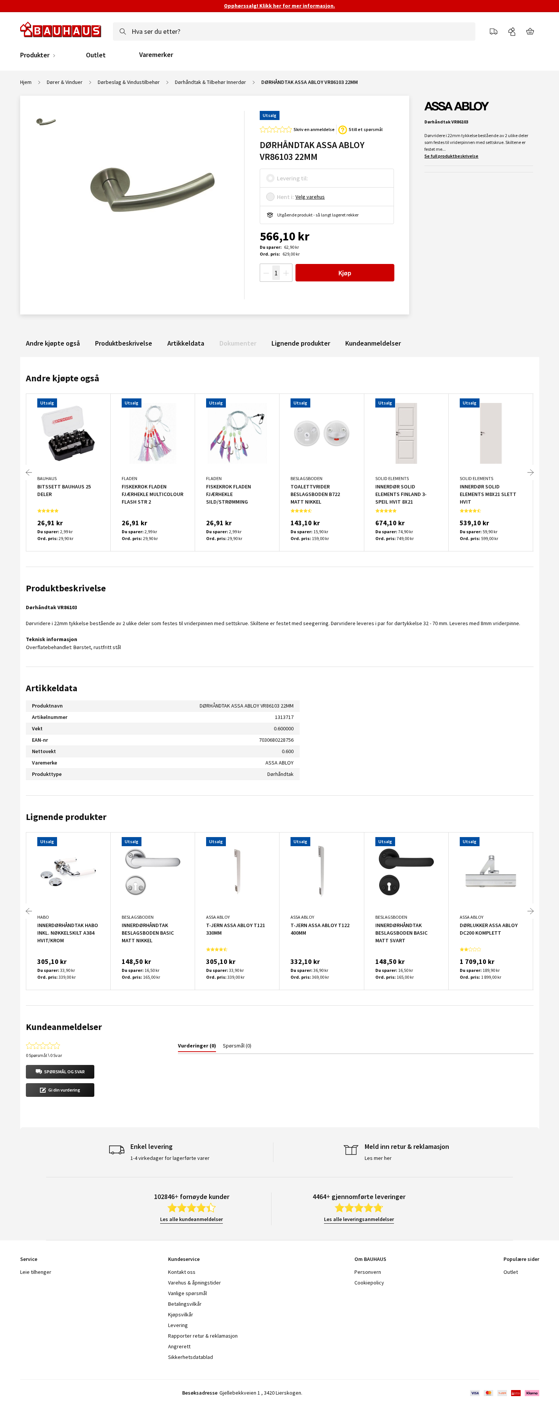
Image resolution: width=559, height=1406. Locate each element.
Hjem (26, 82)
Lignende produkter (301, 343)
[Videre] (530, 472)
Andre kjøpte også (53, 343)
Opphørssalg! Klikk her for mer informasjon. (279, 5)
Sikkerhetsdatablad (190, 1357)
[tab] (197, 1047)
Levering (178, 1325)
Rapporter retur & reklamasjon (203, 1335)
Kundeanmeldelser (373, 343)
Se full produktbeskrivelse (451, 156)
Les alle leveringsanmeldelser (359, 1219)
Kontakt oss (181, 1272)
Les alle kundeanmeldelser (191, 1219)
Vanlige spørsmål (187, 1293)
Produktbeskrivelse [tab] (66, 588)
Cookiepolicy (369, 1282)
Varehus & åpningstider (194, 1282)
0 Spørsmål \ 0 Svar (44, 1055)
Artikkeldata (185, 343)
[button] (60, 1072)
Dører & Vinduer (65, 82)
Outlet (96, 55)
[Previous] (29, 472)
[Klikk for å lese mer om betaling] (504, 1393)
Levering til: (292, 178)
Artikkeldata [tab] (51, 688)
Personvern (367, 1272)
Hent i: (285, 197)
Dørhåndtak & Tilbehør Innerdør (210, 82)
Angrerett (179, 1346)
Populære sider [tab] (521, 1259)
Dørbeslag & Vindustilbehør (129, 82)
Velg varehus (310, 196)
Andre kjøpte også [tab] (62, 378)
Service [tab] (28, 1259)
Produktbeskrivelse (123, 343)
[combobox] (294, 31)
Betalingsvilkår (185, 1303)
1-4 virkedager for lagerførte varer (170, 1158)
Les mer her (378, 1158)
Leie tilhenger (35, 1272)
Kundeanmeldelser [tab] (64, 1027)
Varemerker (156, 54)
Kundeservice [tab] (184, 1259)
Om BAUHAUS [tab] (370, 1259)
